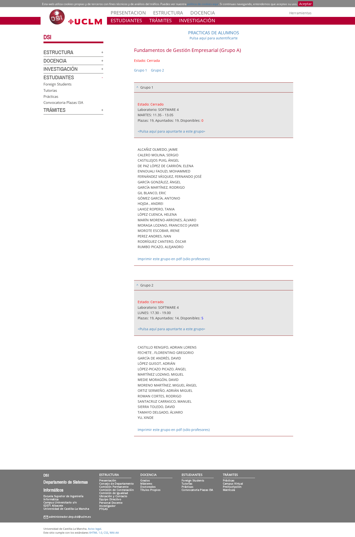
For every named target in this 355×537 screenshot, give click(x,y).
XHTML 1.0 (95, 532)
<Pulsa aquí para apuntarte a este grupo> (171, 131)
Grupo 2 (157, 70)
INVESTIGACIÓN (197, 20)
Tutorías (50, 90)
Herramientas (300, 13)
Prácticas (50, 96)
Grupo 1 (140, 70)
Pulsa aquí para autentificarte (214, 38)
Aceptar (305, 3)
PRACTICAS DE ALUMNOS (213, 33)
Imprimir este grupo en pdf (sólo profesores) (174, 259)
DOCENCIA (202, 12)
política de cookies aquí (202, 4)
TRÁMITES (160, 20)
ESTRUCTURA (168, 12)
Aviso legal (94, 528)
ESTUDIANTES (126, 20)
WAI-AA (114, 532)
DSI (47, 37)
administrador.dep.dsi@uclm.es (70, 516)
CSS (106, 532)
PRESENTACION (128, 12)
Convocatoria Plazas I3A (63, 102)
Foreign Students (57, 84)
